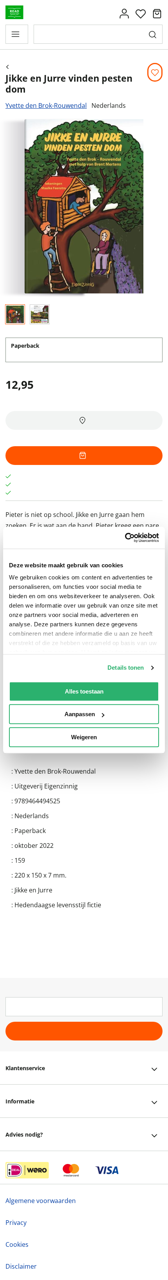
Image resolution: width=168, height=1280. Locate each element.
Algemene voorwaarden (40, 1200)
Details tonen (125, 667)
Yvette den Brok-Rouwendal (46, 105)
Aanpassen (79, 714)
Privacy (16, 1222)
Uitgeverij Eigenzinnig (46, 786)
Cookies (17, 1244)
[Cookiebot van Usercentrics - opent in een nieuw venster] (125, 538)
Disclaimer (21, 1266)
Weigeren (84, 737)
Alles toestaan (84, 691)
